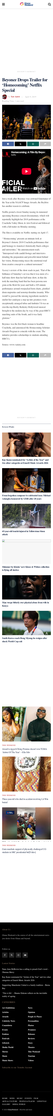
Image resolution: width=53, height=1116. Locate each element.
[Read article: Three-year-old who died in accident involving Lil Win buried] (26, 774)
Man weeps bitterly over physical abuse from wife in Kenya (25, 604)
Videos (31, 1060)
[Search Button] (49, 4)
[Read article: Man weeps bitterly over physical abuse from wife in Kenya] (26, 587)
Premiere (32, 1029)
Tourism (31, 1055)
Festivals (5, 1038)
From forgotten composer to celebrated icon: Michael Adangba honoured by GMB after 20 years (26, 497)
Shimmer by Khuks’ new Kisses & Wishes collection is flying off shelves (25, 568)
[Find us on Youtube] (25, 955)
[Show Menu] (3, 4)
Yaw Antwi (15, 96)
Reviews (31, 1038)
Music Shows (7, 1060)
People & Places (35, 1016)
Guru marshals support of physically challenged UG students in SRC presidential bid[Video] (24, 850)
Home (4, 1098)
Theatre (31, 1047)
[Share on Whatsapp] (33, 144)
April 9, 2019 (30, 96)
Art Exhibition (8, 1007)
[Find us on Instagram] (18, 955)
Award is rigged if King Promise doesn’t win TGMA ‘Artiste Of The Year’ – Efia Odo (24, 750)
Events (5, 1029)
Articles (5, 1012)
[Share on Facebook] (8, 144)
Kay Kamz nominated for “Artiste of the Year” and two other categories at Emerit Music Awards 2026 (25, 461)
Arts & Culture (9, 1101)
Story (30, 1042)
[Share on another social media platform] (45, 144)
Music (4, 1055)
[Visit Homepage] (26, 4)
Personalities (33, 1020)
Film (36, 1098)
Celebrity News (8, 1020)
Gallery (6, 1104)
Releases (31, 1034)
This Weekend (9, 745)
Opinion (31, 1012)
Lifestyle (5, 1042)
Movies (5, 1051)
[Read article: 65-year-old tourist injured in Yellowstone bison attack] (26, 516)
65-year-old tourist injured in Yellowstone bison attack (23, 533)
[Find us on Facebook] (4, 955)
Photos (31, 1025)
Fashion (5, 1034)
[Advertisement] (26, 37)
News (30, 1007)
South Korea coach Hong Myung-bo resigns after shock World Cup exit (24, 639)
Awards (5, 1016)
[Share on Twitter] (21, 144)
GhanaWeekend (13, 1109)
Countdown (7, 1025)
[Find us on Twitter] (11, 955)
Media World (7, 1047)
